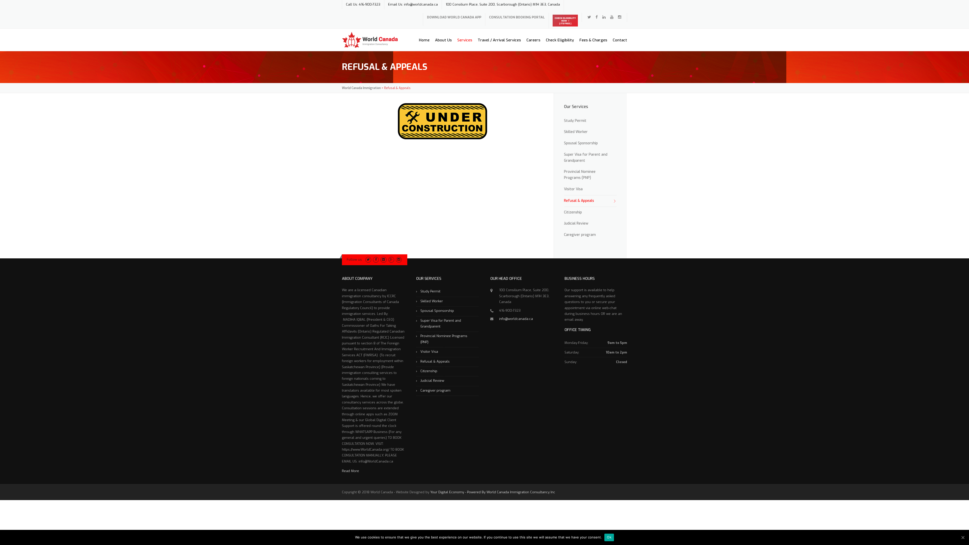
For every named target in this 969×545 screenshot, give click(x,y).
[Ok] (962, 537)
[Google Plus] (391, 259)
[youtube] (611, 17)
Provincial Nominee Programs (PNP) (580, 174)
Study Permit (575, 120)
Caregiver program (580, 234)
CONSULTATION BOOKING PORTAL (517, 17)
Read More (350, 471)
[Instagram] (399, 259)
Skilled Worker (576, 131)
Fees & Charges (593, 40)
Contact (620, 40)
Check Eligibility (560, 40)
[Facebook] (597, 17)
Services (464, 40)
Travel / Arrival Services (499, 40)
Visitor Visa (573, 189)
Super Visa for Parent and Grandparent (585, 157)
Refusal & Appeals (579, 200)
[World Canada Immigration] (370, 39)
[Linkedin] (604, 17)
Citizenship (573, 212)
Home (424, 40)
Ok (609, 537)
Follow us (354, 259)
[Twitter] (589, 17)
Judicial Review (576, 223)
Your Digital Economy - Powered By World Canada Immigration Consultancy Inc (492, 492)
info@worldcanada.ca (516, 319)
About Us (443, 40)
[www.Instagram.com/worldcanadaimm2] (619, 17)
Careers (533, 40)
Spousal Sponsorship (581, 143)
